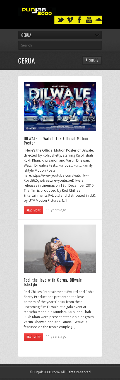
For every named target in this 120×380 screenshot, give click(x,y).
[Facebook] (79, 19)
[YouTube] (89, 19)
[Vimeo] (70, 19)
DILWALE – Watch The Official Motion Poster (56, 140)
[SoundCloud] (98, 19)
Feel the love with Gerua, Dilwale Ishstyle (53, 282)
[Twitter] (60, 19)
